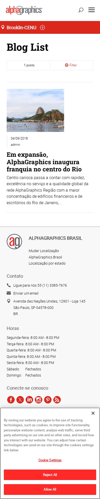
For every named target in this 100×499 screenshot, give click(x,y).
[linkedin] (29, 399)
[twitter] (20, 399)
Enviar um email (25, 293)
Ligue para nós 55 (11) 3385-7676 (40, 285)
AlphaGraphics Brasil (45, 257)
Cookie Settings (50, 460)
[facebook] (11, 399)
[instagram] (38, 399)
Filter (73, 65)
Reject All (50, 474)
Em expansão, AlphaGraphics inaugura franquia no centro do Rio (44, 161)
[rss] (57, 399)
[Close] (93, 413)
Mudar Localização (44, 250)
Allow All (50, 489)
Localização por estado (47, 263)
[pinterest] (48, 399)
